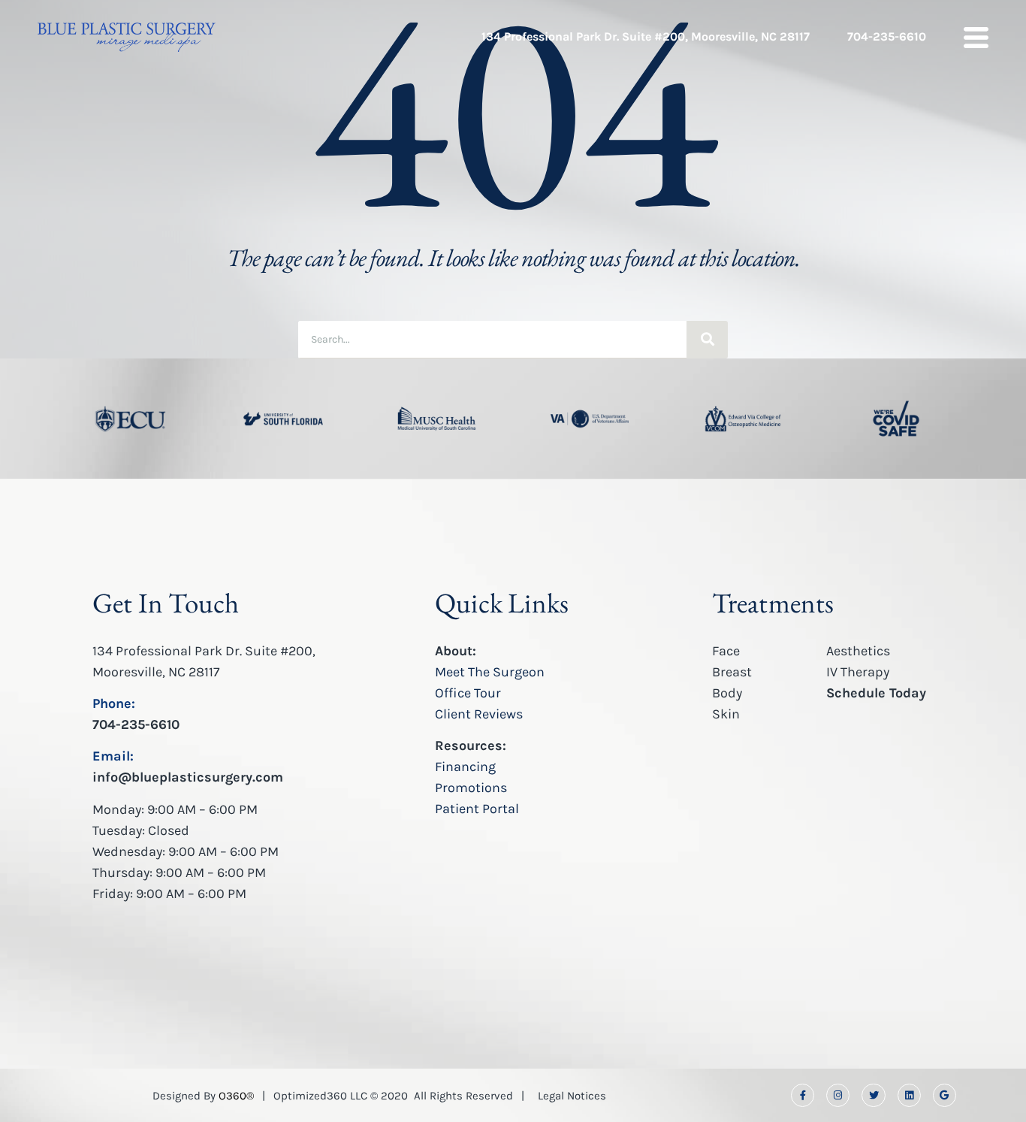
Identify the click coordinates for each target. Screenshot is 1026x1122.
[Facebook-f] (802, 1095)
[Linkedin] (909, 1095)
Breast (732, 672)
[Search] (707, 339)
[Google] (944, 1095)
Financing (465, 766)
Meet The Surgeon (490, 672)
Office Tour (468, 693)
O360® (236, 1095)
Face (726, 651)
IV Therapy (857, 672)
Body (727, 693)
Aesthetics (858, 651)
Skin (726, 714)
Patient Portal (477, 808)
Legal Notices (572, 1095)
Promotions (471, 787)
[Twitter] (873, 1095)
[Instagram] (837, 1095)
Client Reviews (479, 714)
